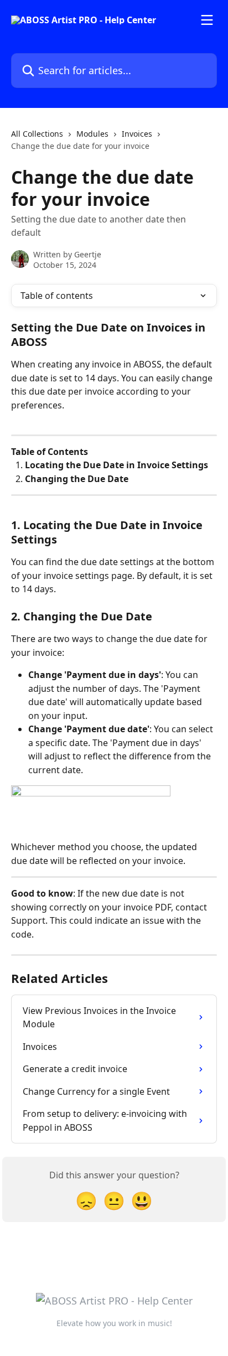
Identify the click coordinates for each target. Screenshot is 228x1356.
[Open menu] (207, 20)
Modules (92, 133)
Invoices (137, 133)
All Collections (37, 133)
